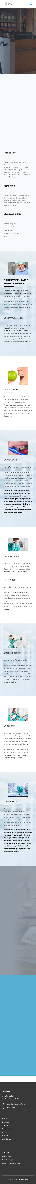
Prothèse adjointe (17, 170)
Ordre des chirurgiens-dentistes (11, 1163)
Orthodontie (8, 172)
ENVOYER (27, 1026)
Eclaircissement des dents (12, 233)
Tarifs (5, 236)
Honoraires (5, 1136)
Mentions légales (7, 1156)
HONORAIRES (10, 957)
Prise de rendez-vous (8, 1129)
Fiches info (5, 1125)
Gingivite (20, 203)
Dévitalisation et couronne (18, 200)
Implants (27, 203)
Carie (20, 195)
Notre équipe (5, 1122)
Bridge (15, 195)
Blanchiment (8, 195)
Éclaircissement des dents (12, 167)
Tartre (15, 205)
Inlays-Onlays (8, 230)
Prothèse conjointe (10, 224)
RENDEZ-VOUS (15, 114)
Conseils (6, 162)
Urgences (4, 1132)
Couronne (19, 198)
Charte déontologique (8, 1160)
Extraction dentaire (10, 227)
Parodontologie (16, 162)
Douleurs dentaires (10, 203)
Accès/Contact (6, 1139)
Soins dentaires (19, 165)
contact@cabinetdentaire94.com (15, 1104)
